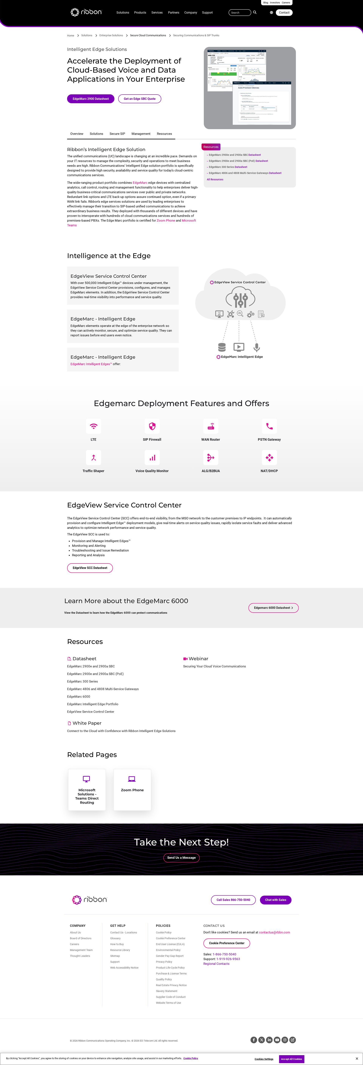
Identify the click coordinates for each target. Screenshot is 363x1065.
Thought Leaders (80, 955)
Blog (292, 1040)
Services (157, 12)
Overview (76, 134)
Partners (173, 12)
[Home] (86, 13)
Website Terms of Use (168, 1002)
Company (190, 12)
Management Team (81, 950)
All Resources (215, 179)
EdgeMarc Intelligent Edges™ (91, 364)
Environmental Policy (168, 950)
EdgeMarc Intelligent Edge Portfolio (92, 704)
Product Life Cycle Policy (170, 967)
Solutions (122, 12)
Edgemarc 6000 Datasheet (272, 608)
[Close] (357, 1058)
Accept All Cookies (291, 1059)
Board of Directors (80, 938)
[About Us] (271, 12)
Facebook (254, 1040)
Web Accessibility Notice (124, 967)
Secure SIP (117, 134)
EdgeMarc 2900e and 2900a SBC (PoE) (238, 160)
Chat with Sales (275, 900)
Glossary (115, 938)
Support (207, 12)
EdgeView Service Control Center (90, 712)
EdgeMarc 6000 (78, 696)
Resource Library (120, 950)
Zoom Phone (166, 220)
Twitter (261, 1040)
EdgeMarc (140, 183)
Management (141, 134)
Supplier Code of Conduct (171, 996)
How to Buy (117, 944)
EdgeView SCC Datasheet (90, 568)
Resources (164, 134)
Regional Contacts (216, 964)
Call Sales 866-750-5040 (233, 900)
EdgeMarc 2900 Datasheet (91, 99)
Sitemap (115, 955)
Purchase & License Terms (171, 973)
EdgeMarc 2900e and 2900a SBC (235, 154)
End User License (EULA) (170, 944)
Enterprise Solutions (111, 35)
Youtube (277, 1040)
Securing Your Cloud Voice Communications (214, 666)
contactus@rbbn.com (274, 932)
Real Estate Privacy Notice (171, 985)
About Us (75, 932)
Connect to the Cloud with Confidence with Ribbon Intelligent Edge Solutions (121, 731)
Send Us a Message (181, 857)
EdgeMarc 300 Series (228, 166)
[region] (181, 1059)
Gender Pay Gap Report (170, 955)
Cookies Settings (264, 1059)
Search (255, 12)
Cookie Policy (163, 932)
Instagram (285, 1040)
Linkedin (269, 1040)
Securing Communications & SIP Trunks (196, 35)
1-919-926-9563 (228, 959)
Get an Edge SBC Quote (140, 99)
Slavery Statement (166, 991)
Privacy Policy (164, 961)
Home (70, 35)
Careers (74, 944)
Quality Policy (164, 979)
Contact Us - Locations (123, 932)
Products (140, 12)
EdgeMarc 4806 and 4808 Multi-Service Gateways (245, 173)
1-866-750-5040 (224, 954)
